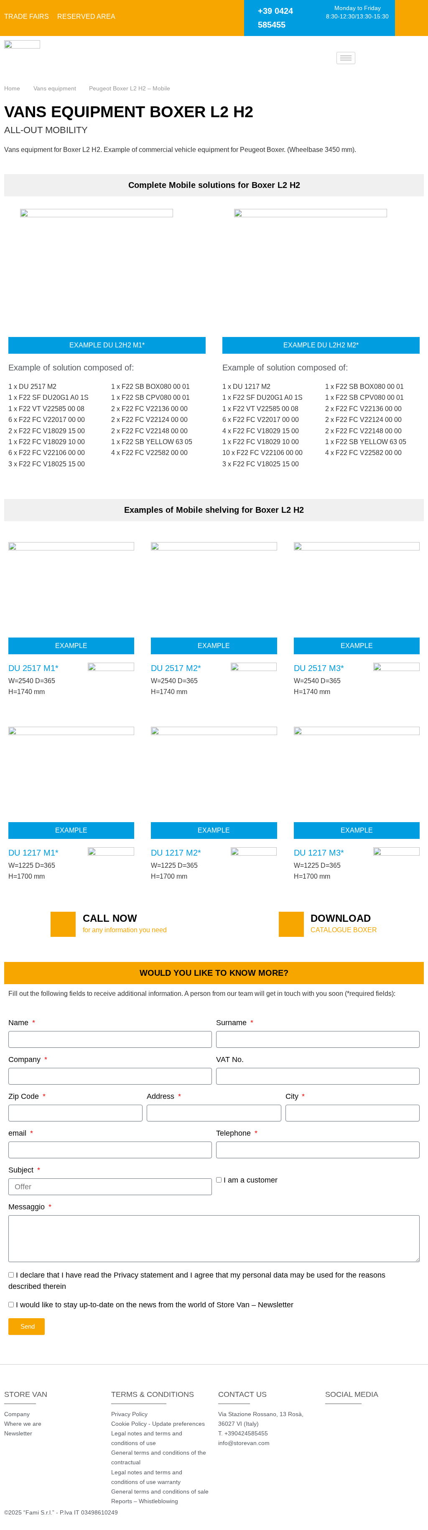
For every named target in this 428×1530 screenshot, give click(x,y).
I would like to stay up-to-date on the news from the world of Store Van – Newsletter (154, 1305)
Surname (232, 1022)
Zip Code (24, 1096)
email (18, 1133)
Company (25, 1059)
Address (161, 1096)
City (293, 1096)
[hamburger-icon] (345, 58)
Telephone (234, 1133)
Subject (22, 1170)
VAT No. (230, 1059)
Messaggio (27, 1207)
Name (19, 1022)
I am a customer (251, 1180)
